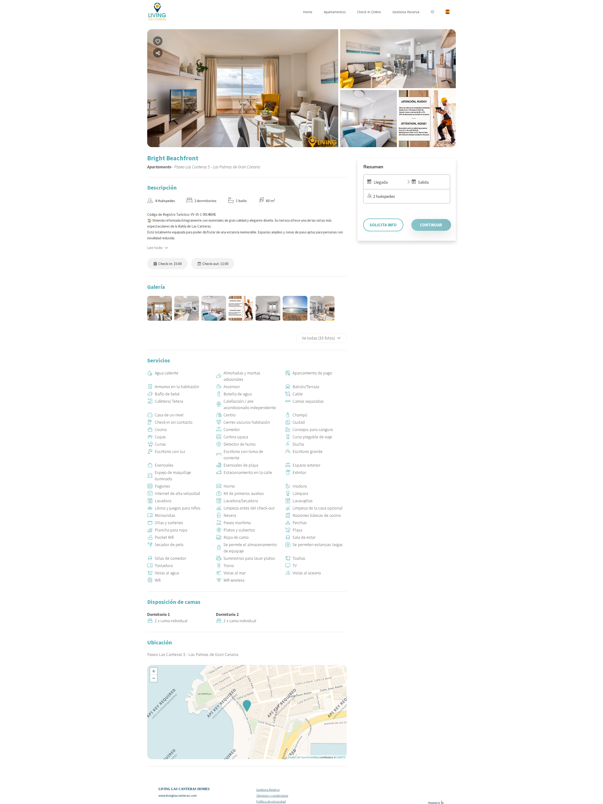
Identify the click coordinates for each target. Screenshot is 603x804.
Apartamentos (335, 12)
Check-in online (369, 12)
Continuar (431, 225)
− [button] (153, 678)
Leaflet (292, 757)
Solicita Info (383, 225)
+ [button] (153, 671)
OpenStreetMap (310, 757)
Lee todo (155, 247)
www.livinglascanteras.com (178, 795)
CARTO (341, 757)
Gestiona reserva (405, 12)
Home (307, 12)
